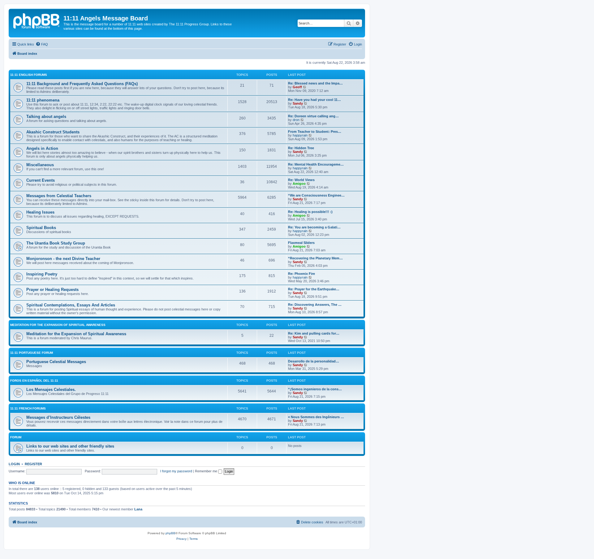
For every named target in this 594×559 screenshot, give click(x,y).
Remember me (206, 471)
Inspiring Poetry (41, 274)
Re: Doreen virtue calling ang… (313, 116)
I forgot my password (176, 471)
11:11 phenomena (42, 100)
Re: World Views (301, 180)
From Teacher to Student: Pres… (314, 131)
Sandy (298, 103)
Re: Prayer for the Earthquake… (313, 289)
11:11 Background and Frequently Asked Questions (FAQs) (82, 83)
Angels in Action (42, 148)
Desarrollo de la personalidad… (313, 361)
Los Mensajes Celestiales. (51, 389)
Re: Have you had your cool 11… (314, 100)
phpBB (170, 533)
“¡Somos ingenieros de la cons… (315, 389)
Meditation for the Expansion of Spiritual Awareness (57, 325)
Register (33, 464)
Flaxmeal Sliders (301, 243)
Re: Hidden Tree (301, 148)
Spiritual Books (41, 227)
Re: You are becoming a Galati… (314, 227)
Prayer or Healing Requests (52, 289)
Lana (138, 509)
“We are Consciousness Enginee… (316, 195)
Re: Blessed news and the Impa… (315, 83)
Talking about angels (46, 116)
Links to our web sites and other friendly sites (70, 446)
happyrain (300, 135)
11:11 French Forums (28, 408)
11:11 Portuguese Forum (31, 352)
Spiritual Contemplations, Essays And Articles (70, 305)
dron (296, 120)
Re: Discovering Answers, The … (315, 304)
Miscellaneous (40, 164)
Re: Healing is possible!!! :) (310, 212)
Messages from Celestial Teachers (58, 195)
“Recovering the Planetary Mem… (315, 258)
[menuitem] (42, 44)
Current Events (40, 180)
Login (14, 464)
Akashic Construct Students (53, 132)
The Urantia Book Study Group (55, 243)
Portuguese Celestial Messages (56, 361)
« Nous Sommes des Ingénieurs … (316, 417)
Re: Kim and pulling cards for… (313, 333)
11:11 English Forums (28, 74)
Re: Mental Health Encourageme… (316, 164)
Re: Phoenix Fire (301, 273)
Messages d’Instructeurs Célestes (58, 417)
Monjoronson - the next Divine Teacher (63, 258)
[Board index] (36, 20)
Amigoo (299, 183)
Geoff (297, 87)
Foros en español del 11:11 (34, 380)
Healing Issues (40, 212)
